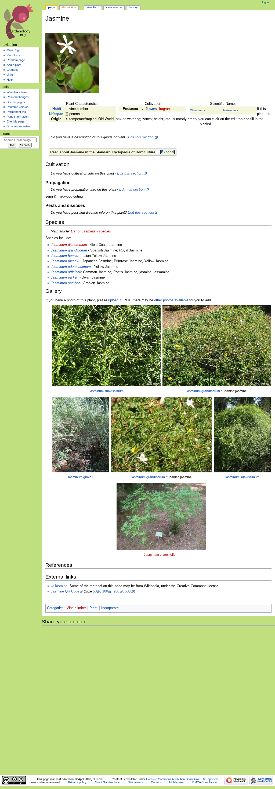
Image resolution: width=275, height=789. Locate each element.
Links (10, 74)
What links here (17, 92)
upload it (114, 300)
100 (105, 591)
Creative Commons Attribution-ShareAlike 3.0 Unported (182, 779)
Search (7, 133)
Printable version (17, 107)
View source (114, 7)
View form (92, 7)
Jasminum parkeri (64, 277)
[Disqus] (158, 699)
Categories (55, 608)
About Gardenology (107, 782)
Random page (16, 60)
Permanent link (16, 111)
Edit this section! (141, 137)
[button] (167, 152)
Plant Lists (13, 55)
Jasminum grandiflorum (69, 250)
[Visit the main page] (21, 21)
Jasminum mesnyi (65, 261)
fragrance (166, 109)
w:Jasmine (59, 586)
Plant (93, 608)
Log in (265, 2)
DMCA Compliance (204, 782)
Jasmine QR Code (65, 591)
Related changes (18, 97)
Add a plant (14, 64)
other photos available (171, 300)
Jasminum (229, 110)
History (133, 7)
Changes (13, 69)
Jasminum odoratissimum (71, 267)
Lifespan (56, 114)
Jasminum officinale (66, 272)
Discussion (69, 7)
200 (116, 591)
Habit (56, 109)
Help (10, 79)
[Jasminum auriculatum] (72, 63)
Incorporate (110, 608)
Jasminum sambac (65, 283)
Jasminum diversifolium (161, 555)
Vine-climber (76, 608)
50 (95, 591)
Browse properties (19, 126)
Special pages (16, 102)
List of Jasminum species (91, 231)
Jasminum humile (64, 256)
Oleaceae (196, 110)
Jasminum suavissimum (106, 391)
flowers (151, 109)
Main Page (13, 50)
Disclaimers (135, 782)
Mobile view (176, 782)
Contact (156, 782)
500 (128, 591)
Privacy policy (77, 782)
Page (51, 7)
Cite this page (15, 121)
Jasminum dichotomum (69, 245)
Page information (17, 116)
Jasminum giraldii (80, 477)
